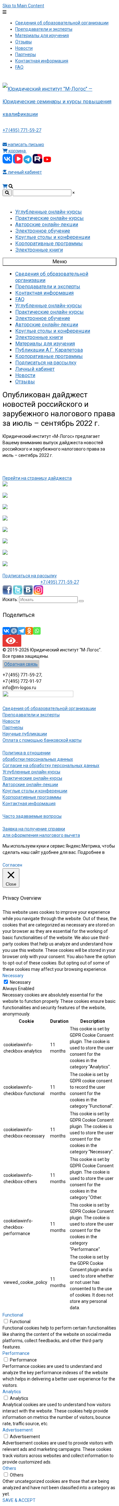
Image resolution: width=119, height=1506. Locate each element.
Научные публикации (25, 733)
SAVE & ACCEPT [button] (19, 1500)
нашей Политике (20, 858)
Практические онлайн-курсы (32, 778)
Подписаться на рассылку (30, 575)
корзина (17, 150)
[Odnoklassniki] (29, 631)
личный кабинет (24, 172)
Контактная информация (29, 803)
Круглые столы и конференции (35, 790)
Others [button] (9, 1468)
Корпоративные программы (32, 797)
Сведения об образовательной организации (49, 708)
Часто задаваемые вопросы (32, 816)
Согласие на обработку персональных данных (51, 765)
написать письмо (25, 144)
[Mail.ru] (14, 631)
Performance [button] (16, 1353)
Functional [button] (13, 1314)
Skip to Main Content (23, 5)
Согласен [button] (12, 865)
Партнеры (13, 727)
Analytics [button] (12, 1391)
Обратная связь (21, 664)
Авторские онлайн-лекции (30, 784)
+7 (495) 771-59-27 (22, 130)
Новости (11, 721)
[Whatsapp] (37, 631)
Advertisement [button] (18, 1429)
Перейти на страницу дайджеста (37, 478)
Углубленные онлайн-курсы (31, 771)
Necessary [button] (13, 975)
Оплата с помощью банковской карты (42, 740)
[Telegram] (21, 631)
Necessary (20, 982)
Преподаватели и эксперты (31, 714)
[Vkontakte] (6, 631)
